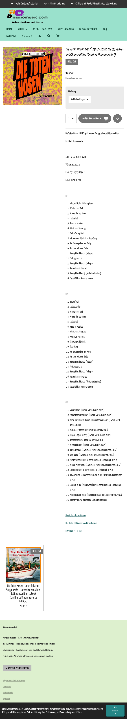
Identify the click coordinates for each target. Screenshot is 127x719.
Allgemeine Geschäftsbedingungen (14, 681)
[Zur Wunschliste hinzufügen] (117, 118)
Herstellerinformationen (76, 515)
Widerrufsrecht (8, 693)
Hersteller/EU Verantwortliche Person (81, 523)
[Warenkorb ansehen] (57, 36)
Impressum (6, 699)
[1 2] (71, 118)
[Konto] (39, 36)
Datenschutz (7, 687)
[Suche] (48, 36)
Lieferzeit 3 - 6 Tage (74, 531)
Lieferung (72, 91)
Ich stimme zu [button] (115, 711)
